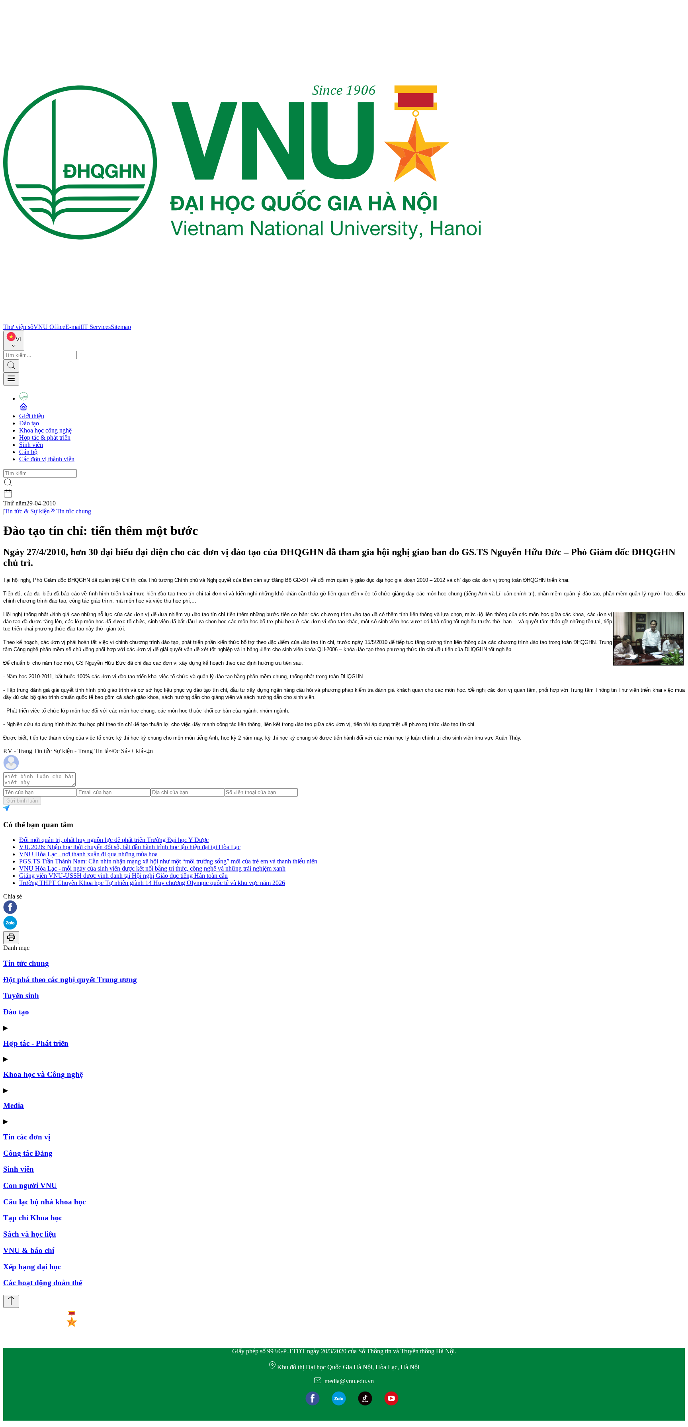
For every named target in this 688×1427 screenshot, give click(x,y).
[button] (344, 908)
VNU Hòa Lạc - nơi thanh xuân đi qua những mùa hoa (88, 854)
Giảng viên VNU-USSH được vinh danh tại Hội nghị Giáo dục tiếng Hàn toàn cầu (123, 875)
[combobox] (13, 341)
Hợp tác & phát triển (44, 437)
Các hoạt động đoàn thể (42, 1282)
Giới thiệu (31, 416)
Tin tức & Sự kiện (27, 511)
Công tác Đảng (28, 1153)
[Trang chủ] (242, 319)
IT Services (96, 326)
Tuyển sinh (21, 995)
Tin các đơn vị (26, 1137)
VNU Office (49, 326)
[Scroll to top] (11, 1301)
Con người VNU (30, 1185)
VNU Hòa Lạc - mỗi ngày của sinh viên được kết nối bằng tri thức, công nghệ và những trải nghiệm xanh (152, 868)
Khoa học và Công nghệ (43, 1074)
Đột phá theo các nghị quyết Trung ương (70, 979)
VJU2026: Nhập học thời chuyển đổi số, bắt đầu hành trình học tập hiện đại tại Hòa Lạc (129, 847)
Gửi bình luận (22, 801)
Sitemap (121, 326)
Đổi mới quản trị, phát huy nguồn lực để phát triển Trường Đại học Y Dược (114, 839)
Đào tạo (29, 423)
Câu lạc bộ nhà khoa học (44, 1202)
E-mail (73, 326)
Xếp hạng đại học (32, 1267)
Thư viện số (18, 326)
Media (13, 1105)
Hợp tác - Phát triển (35, 1043)
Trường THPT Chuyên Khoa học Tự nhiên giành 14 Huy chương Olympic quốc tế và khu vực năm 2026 (152, 882)
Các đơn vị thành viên (46, 459)
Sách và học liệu (29, 1234)
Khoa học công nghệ (45, 430)
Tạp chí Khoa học (32, 1218)
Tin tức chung (73, 511)
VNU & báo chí (28, 1250)
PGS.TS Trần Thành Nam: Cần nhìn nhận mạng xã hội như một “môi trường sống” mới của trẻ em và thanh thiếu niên (168, 861)
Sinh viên (31, 444)
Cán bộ (28, 451)
